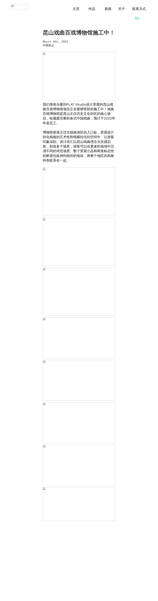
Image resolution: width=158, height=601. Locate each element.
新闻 (108, 9)
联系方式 (139, 9)
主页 (76, 9)
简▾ (138, 18)
